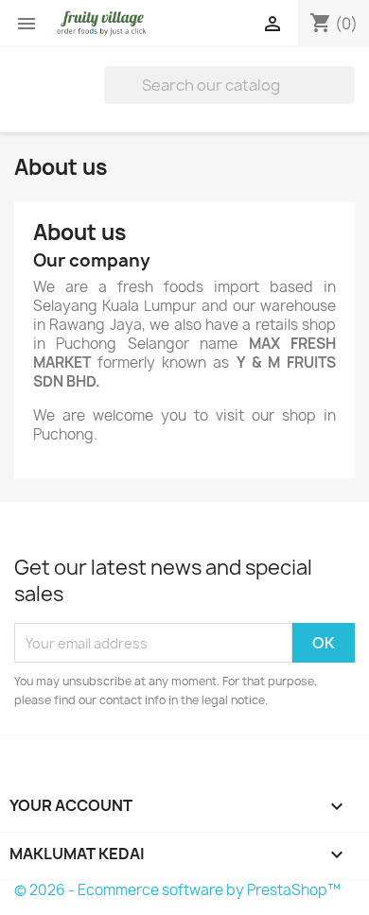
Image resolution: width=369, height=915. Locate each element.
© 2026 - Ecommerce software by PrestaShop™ (177, 890)
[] (347, 98)
